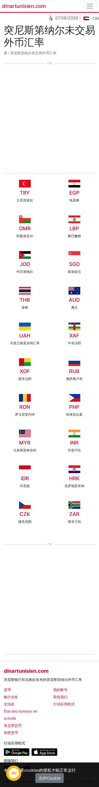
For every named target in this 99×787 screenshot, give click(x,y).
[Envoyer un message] (13, 772)
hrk (74, 478)
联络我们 (60, 697)
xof (25, 371)
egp (74, 193)
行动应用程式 (64, 704)
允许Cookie (49, 778)
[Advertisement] (49, 119)
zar (74, 514)
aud (74, 300)
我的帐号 (60, 690)
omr (25, 228)
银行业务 (11, 697)
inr (74, 443)
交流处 (9, 704)
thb (25, 300)
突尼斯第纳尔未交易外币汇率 (33, 53)
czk (25, 514)
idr (25, 478)
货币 (7, 690)
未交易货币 (13, 725)
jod (25, 264)
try (25, 193)
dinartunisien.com (24, 6)
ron (24, 407)
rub (74, 371)
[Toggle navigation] (90, 6)
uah (24, 336)
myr (24, 443)
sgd (74, 264)
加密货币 (11, 732)
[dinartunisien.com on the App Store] (44, 752)
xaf (74, 336)
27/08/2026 (64, 17)
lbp (74, 228)
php (74, 407)
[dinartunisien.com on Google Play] (16, 752)
